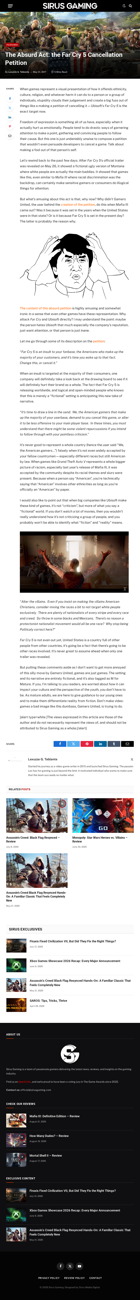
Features (12, 45)
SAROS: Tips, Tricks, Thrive (48, 1000)
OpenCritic (24, 1081)
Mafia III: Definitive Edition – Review (55, 1116)
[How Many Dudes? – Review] (16, 1140)
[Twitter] (9, 108)
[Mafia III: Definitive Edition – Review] (16, 1120)
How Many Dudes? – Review (49, 1136)
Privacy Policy (49, 1278)
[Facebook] (9, 98)
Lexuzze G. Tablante (18, 72)
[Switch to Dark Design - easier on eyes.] (124, 5)
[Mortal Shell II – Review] (16, 1160)
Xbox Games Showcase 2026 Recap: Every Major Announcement (75, 961)
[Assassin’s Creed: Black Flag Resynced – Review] (37, 815)
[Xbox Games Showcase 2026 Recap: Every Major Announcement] (16, 965)
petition (98, 341)
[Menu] (10, 6)
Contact (95, 1278)
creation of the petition (78, 204)
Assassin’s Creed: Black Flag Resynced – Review (33, 839)
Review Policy (74, 1278)
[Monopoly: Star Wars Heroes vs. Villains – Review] (103, 815)
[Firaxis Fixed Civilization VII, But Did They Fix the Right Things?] (16, 946)
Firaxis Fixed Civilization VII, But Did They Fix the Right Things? (73, 941)
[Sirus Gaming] (70, 6)
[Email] (9, 135)
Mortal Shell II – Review (46, 1155)
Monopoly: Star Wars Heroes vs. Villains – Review (99, 839)
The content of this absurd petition (45, 308)
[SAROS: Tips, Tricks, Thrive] (16, 1005)
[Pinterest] (9, 126)
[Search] (130, 6)
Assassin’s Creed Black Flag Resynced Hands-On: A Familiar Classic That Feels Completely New (36, 896)
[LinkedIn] (9, 117)
